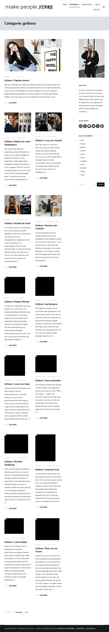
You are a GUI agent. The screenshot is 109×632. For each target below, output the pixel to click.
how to (82, 154)
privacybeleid (90, 628)
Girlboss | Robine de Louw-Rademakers (17, 143)
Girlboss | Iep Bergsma (46, 304)
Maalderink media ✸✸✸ (66, 628)
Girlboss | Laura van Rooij (16, 384)
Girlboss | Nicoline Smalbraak (13, 463)
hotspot (83, 151)
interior (82, 157)
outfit (82, 164)
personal (83, 168)
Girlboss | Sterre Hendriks (48, 380)
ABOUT (97, 4)
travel (82, 175)
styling (82, 171)
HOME (65, 4)
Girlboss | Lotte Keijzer (15, 542)
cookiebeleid (80, 628)
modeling (83, 161)
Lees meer (12, 103)
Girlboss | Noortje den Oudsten (46, 227)
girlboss (7, 76)
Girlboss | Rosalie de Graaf (17, 223)
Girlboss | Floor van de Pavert (46, 550)
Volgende (18, 612)
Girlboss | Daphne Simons (16, 80)
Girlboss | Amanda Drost (47, 470)
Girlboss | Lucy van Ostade (48, 140)
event (82, 140)
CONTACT (96, 10)
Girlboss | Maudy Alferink (16, 302)
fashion (82, 144)
